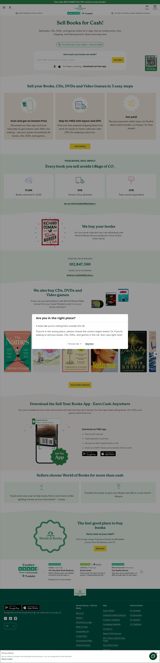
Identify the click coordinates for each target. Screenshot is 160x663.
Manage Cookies (7, 659)
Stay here (89, 344)
